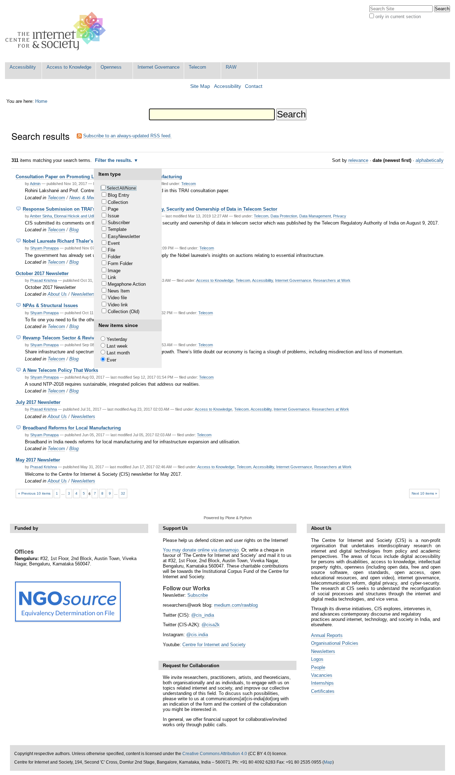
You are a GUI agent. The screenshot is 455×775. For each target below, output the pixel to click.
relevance (358, 160)
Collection (118, 202)
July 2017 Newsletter (38, 402)
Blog (74, 229)
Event (114, 243)
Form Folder (120, 263)
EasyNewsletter (124, 236)
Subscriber (119, 222)
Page (113, 209)
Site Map (200, 86)
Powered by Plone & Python (228, 518)
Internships (322, 683)
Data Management (315, 216)
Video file (117, 297)
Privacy (339, 216)
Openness (111, 67)
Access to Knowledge (69, 67)
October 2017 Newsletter (42, 273)
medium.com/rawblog (236, 605)
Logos (317, 659)
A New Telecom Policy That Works (60, 370)
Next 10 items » (424, 493)
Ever (111, 360)
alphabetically (430, 160)
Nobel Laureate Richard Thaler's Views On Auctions (79, 241)
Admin (35, 183)
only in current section (398, 16)
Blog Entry (118, 195)
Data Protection (284, 216)
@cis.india (197, 634)
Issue (113, 215)
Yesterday (117, 339)
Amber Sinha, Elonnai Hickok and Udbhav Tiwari (71, 216)
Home (41, 101)
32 (123, 493)
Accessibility (23, 67)
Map (328, 762)
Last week (117, 346)
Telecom (197, 67)
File (111, 250)
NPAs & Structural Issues (50, 305)
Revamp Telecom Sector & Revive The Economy (76, 338)
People (318, 667)
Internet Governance (159, 67)
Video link (118, 304)
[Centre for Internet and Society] (57, 31)
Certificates (322, 691)
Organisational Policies (334, 643)
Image (114, 270)
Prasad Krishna (43, 280)
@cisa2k (211, 624)
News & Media (84, 197)
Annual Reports (327, 635)
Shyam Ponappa (44, 248)
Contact (253, 86)
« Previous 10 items (34, 493)
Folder (114, 256)
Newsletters (83, 294)
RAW (231, 67)
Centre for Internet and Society (214, 644)
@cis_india (202, 615)
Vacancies (321, 675)
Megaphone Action (127, 284)
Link (112, 277)
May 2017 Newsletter (38, 460)
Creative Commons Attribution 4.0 (214, 753)
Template (117, 229)
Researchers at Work (331, 280)
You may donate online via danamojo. (201, 550)
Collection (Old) (123, 311)
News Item (119, 291)
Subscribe (197, 595)
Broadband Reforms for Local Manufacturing (72, 428)
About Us (57, 294)
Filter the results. (114, 160)
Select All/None (121, 188)
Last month (118, 352)
